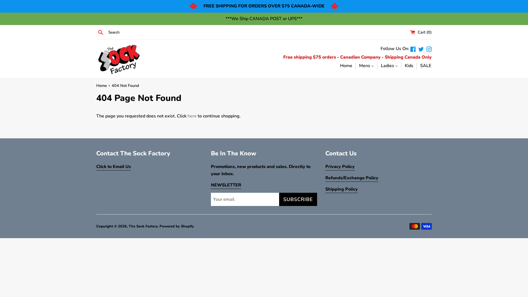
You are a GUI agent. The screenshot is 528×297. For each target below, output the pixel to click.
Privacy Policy (340, 167)
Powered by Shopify (177, 226)
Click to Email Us (113, 167)
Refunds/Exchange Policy (351, 178)
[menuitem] (346, 66)
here (192, 116)
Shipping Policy (341, 189)
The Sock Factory (143, 226)
